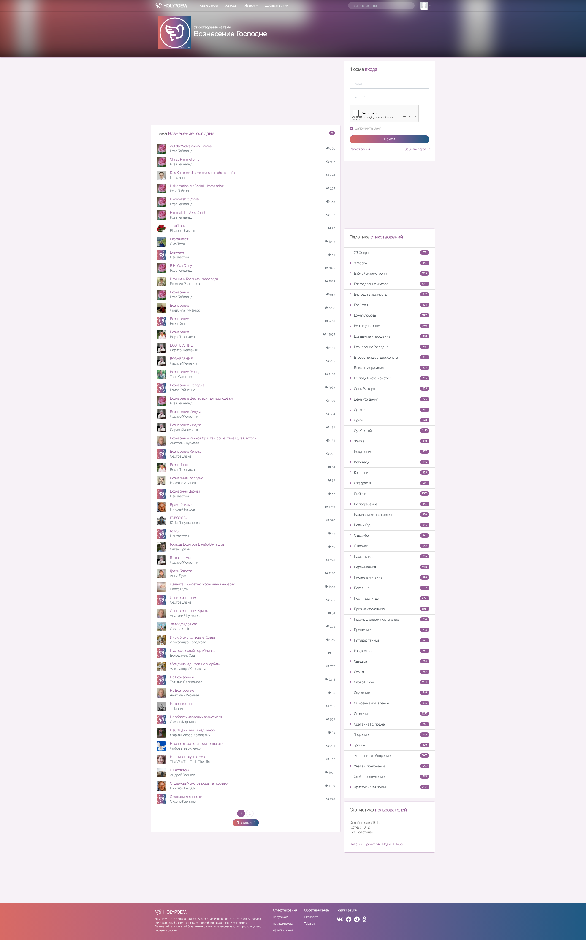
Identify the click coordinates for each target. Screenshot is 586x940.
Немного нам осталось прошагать (196, 743)
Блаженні (177, 252)
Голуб (174, 531)
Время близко (180, 504)
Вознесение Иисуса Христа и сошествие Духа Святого (213, 438)
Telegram (309, 923)
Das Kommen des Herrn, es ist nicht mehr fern (203, 172)
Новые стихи (208, 5)
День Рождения (390, 399)
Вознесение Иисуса (185, 411)
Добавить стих (276, 5)
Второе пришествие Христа (390, 357)
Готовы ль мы (180, 557)
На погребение (390, 504)
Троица (390, 745)
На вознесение (181, 703)
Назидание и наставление (390, 514)
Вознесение (179, 292)
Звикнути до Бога (183, 624)
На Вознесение (182, 677)
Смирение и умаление (390, 703)
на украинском (283, 923)
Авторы (231, 5)
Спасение (390, 713)
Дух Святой (390, 430)
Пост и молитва (390, 598)
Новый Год (390, 525)
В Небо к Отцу (181, 265)
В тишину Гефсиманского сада (194, 278)
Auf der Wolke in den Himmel (191, 146)
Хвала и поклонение (390, 766)
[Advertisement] (245, 93)
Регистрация (360, 149)
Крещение (390, 472)
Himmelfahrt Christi (184, 199)
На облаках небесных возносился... (197, 717)
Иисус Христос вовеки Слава (192, 637)
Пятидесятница (390, 640)
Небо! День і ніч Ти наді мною (192, 730)
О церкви (390, 546)
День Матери (390, 388)
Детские (390, 409)
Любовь (390, 493)
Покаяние (390, 587)
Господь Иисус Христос (390, 378)
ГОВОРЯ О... (179, 517)
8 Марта (390, 263)
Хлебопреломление (390, 776)
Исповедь (390, 462)
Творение (390, 734)
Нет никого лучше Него (188, 756)
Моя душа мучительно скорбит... (195, 663)
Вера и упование (390, 325)
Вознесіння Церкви (185, 491)
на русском (280, 917)
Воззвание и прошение (390, 336)
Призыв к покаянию (390, 609)
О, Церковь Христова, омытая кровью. (199, 783)
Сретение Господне (390, 724)
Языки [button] (249, 5)
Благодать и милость (390, 294)
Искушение (390, 451)
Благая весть (180, 239)
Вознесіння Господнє (186, 478)
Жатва (390, 441)
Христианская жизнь (390, 787)
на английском (283, 930)
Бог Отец (390, 305)
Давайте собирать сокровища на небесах (202, 584)
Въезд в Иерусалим (390, 367)
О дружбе (390, 535)
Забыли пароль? (416, 149)
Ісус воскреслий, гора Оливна (192, 650)
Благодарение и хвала (390, 284)
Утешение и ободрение (390, 755)
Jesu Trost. (177, 225)
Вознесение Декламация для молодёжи (201, 398)
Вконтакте (311, 917)
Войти (389, 139)
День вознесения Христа (189, 610)
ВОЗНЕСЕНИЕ (181, 345)
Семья (390, 671)
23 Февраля (390, 252)
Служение (390, 692)
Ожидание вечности (186, 796)
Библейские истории (390, 273)
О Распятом (179, 770)
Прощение (390, 629)
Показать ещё (245, 823)
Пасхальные (390, 556)
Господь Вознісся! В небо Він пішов (197, 544)
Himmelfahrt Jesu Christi (188, 212)
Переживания (390, 567)
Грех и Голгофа (181, 571)
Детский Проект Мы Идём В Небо (376, 844)
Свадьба (390, 661)
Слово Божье (390, 682)
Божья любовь (390, 315)
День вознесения (183, 597)
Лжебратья (390, 483)
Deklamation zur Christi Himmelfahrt (196, 186)
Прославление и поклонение (390, 619)
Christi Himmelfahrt (184, 159)
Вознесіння (179, 464)
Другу (390, 420)
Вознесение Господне (187, 371)
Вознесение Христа (185, 451)
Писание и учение (390, 577)
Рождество (390, 650)
